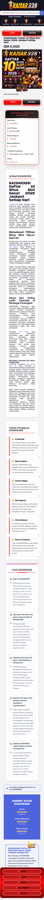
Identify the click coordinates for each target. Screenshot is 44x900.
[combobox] (20, 13)
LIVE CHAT (23, 894)
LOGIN (12, 33)
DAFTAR (32, 33)
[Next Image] (40, 69)
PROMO (23, 870)
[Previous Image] (4, 69)
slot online (24, 332)
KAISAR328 (13, 204)
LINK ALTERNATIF (23, 888)
